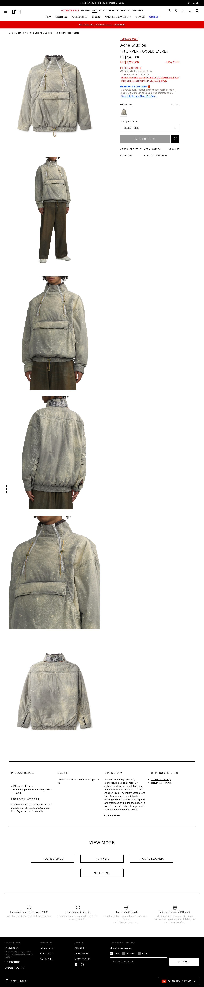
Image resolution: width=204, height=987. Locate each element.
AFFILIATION (81, 953)
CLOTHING (61, 16)
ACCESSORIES (79, 16)
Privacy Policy (47, 947)
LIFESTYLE (112, 10)
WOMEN (85, 10)
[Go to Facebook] (76, 964)
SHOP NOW (119, 24)
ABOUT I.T (80, 947)
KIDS (101, 10)
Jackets (48, 32)
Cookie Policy (46, 959)
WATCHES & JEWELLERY (118, 16)
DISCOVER (137, 10)
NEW (48, 16)
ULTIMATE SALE (70, 10)
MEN (94, 10)
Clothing (20, 32)
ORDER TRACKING (15, 967)
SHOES (96, 16)
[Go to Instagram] (82, 964)
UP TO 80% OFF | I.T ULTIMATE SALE (95, 24)
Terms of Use (46, 953)
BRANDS (140, 16)
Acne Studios (133, 45)
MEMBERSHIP (82, 959)
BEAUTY (125, 10)
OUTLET (153, 16)
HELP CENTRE (12, 962)
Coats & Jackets (34, 32)
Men (11, 32)
